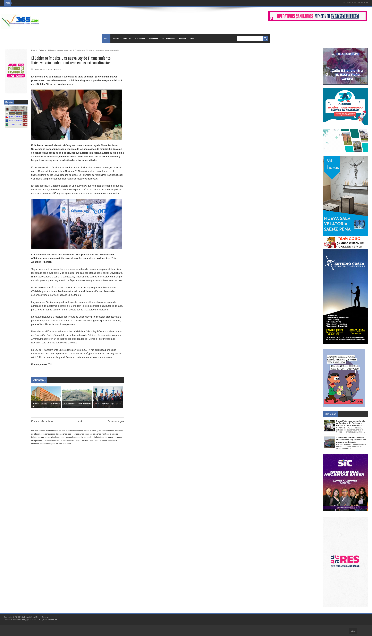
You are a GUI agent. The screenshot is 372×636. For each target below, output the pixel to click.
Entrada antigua (116, 421)
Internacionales (168, 38)
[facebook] (344, 3)
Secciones (194, 38)
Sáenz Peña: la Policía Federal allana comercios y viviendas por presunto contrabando (351, 439)
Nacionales (153, 38)
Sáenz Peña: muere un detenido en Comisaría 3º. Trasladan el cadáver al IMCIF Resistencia (350, 423)
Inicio (106, 38)
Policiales (127, 38)
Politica (58, 69)
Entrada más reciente (42, 421)
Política (182, 38)
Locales (115, 38)
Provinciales (140, 38)
